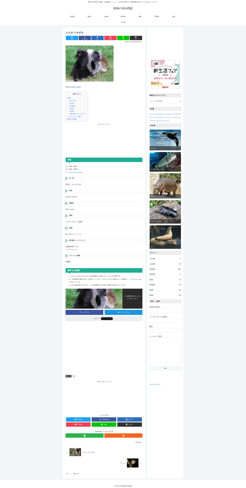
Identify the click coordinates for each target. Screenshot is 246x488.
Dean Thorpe (76, 87)
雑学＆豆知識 (71, 119)
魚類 (165, 290)
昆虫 (165, 280)
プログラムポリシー (154, 384)
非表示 (78, 94)
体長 (71, 111)
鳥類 (165, 295)
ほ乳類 (69, 376)
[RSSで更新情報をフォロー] (123, 435)
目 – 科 (72, 100)
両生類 (165, 274)
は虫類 (165, 264)
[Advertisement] (104, 139)
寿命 (69, 98)
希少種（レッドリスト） (78, 114)
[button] (179, 101)
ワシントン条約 (75, 116)
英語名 (72, 106)
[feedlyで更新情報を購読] (85, 435)
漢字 (71, 108)
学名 (71, 103)
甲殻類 (165, 285)
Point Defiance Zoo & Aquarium (75, 172)
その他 (165, 259)
